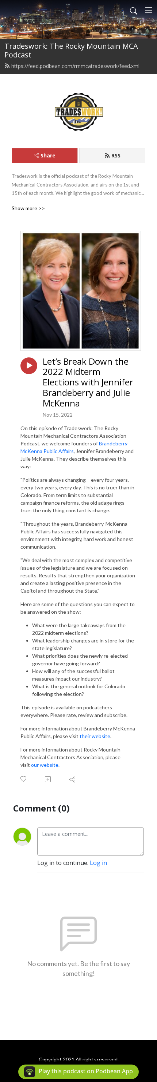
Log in (98, 863)
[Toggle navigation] (148, 10)
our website (44, 765)
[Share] (73, 779)
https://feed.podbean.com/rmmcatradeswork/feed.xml (75, 66)
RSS (115, 155)
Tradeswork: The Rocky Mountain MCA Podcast (71, 50)
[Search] (133, 10)
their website (95, 736)
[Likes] (24, 779)
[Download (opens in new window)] (48, 779)
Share (48, 155)
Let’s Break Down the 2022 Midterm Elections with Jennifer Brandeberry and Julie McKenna (88, 382)
